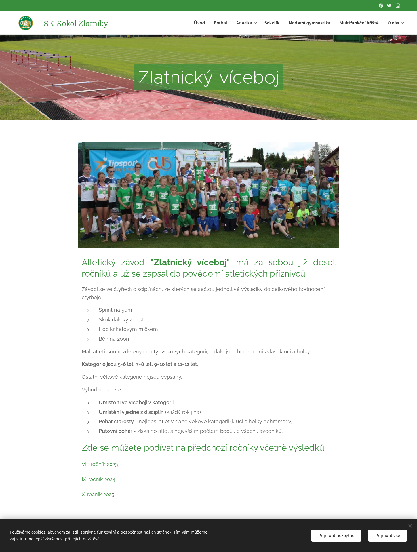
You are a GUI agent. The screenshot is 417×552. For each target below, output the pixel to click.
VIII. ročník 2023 (100, 464)
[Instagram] (397, 5)
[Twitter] (389, 5)
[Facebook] (380, 5)
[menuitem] (201, 23)
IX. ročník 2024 (98, 479)
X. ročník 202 (96, 494)
